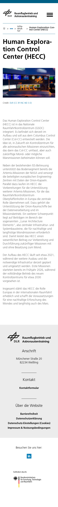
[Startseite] (4, 28)
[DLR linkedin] (29, 457)
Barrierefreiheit (29, 413)
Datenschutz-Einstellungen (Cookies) (29, 423)
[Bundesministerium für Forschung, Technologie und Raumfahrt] (29, 490)
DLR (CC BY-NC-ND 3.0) (21, 102)
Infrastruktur (20, 28)
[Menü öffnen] (49, 14)
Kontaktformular (29, 387)
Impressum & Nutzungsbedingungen (29, 427)
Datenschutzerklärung (29, 418)
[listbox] (11, 29)
